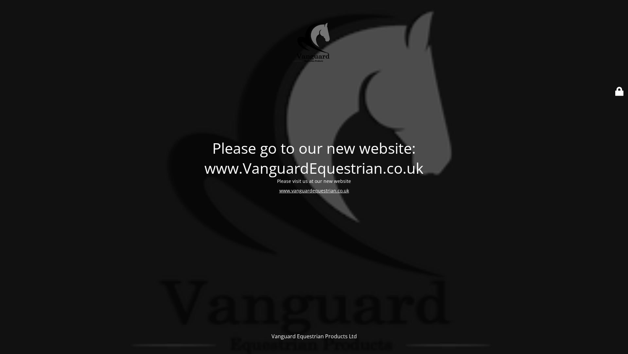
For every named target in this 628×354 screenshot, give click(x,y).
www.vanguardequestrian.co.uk (314, 190)
